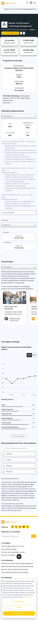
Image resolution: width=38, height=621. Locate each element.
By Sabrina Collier (15, 318)
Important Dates (8, 213)
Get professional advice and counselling (14, 572)
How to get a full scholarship (10, 308)
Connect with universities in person (13, 552)
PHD (9, 472)
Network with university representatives (14, 569)
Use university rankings (9, 549)
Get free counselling (8, 555)
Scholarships (7, 267)
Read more (6, 102)
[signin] (31, 2)
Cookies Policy (27, 597)
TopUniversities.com (8, 482)
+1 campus (31, 29)
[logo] (9, 3)
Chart (29, 355)
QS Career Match (7, 504)
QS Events (19, 495)
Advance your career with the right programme (17, 563)
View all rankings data (18, 436)
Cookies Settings (19, 601)
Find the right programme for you (12, 546)
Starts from (19, 236)
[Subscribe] (33, 536)
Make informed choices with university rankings (17, 566)
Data (34, 355)
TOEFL (28, 133)
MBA (9, 466)
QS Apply (29, 495)
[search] (27, 3)
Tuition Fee (6, 225)
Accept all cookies (19, 613)
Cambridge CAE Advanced (28, 124)
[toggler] (35, 2)
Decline (19, 607)
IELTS (10, 124)
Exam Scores (7, 116)
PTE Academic (10, 133)
